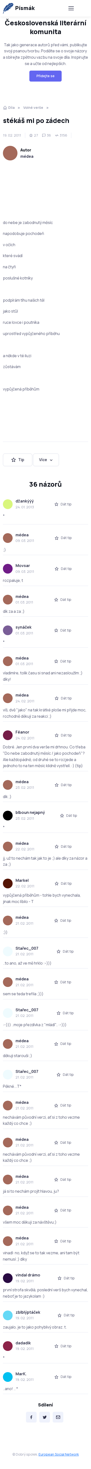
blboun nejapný (30, 812)
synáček (24, 627)
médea (26, 156)
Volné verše (33, 107)
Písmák (25, 8)
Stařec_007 (27, 948)
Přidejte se (45, 76)
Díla (11, 107)
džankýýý (25, 501)
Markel (22, 880)
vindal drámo (28, 1275)
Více (43, 459)
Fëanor (22, 732)
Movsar (23, 565)
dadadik (23, 1343)
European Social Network (59, 1454)
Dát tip (66, 504)
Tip (21, 459)
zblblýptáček (28, 1312)
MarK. (21, 1373)
